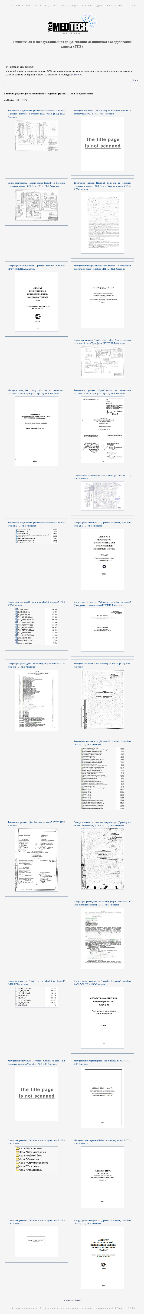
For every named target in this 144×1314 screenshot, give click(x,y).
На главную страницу (72, 1300)
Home (135, 80)
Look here (76, 75)
